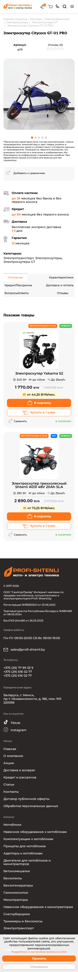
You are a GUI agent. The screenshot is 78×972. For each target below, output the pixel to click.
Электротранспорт (18, 258)
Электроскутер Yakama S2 (39, 373)
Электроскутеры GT (19, 262)
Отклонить (39, 967)
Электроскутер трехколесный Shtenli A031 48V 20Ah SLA (39, 485)
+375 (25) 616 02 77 (17, 676)
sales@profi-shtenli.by (27, 649)
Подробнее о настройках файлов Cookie (39, 951)
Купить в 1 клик (42, 412)
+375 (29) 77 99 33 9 (18, 668)
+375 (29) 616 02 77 (17, 672)
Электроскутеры (48, 258)
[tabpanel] (39, 94)
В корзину (42, 403)
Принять (39, 958)
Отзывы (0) (55, 44)
